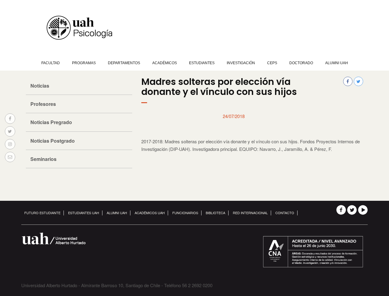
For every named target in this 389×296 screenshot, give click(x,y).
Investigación (241, 63)
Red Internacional (250, 212)
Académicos (164, 63)
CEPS (272, 63)
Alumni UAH (336, 63)
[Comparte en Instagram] (10, 144)
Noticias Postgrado (52, 140)
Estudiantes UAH (83, 212)
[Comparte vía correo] (10, 157)
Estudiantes (202, 63)
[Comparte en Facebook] (10, 118)
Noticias (39, 85)
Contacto (284, 212)
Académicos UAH (150, 212)
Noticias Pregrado (51, 122)
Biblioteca (215, 212)
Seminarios (43, 158)
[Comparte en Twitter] (10, 131)
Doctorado (301, 63)
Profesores (43, 103)
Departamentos (124, 63)
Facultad (50, 63)
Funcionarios (185, 212)
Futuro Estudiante (42, 212)
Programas (84, 63)
